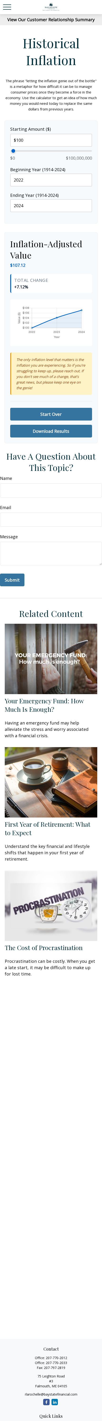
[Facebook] (46, 1402)
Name (6, 478)
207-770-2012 (56, 1358)
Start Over (51, 414)
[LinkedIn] (54, 1402)
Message (9, 536)
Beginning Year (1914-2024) (37, 169)
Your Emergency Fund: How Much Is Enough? (44, 704)
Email (5, 507)
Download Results (51, 431)
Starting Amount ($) (30, 129)
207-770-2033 (56, 1362)
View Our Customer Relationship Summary (51, 19)
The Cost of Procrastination (44, 947)
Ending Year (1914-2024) (34, 195)
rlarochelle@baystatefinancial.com (51, 1394)
